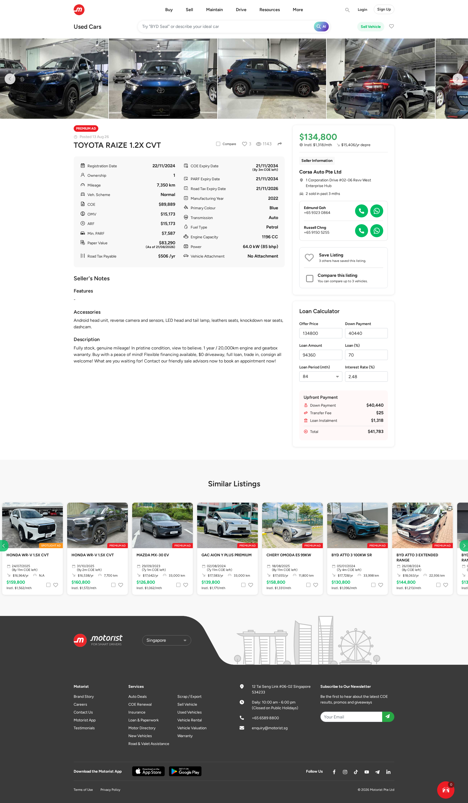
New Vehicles (140, 736)
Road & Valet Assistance (148, 743)
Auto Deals (137, 696)
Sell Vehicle (371, 26)
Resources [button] (269, 9)
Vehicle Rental (189, 720)
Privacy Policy (110, 790)
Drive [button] (241, 9)
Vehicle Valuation (192, 728)
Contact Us (83, 712)
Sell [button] (189, 9)
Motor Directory (141, 728)
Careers (80, 704)
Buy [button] (169, 9)
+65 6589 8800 (265, 718)
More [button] (298, 9)
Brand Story (84, 696)
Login (362, 9)
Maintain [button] (214, 9)
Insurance (136, 712)
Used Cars (87, 26)
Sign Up (384, 9)
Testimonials (84, 728)
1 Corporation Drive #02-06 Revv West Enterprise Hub (338, 183)
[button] (445, 790)
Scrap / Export (189, 696)
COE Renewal (140, 704)
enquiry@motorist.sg (270, 728)
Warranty (185, 736)
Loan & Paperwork (143, 720)
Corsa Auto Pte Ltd (320, 172)
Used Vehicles (189, 712)
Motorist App (85, 720)
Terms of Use (83, 790)
